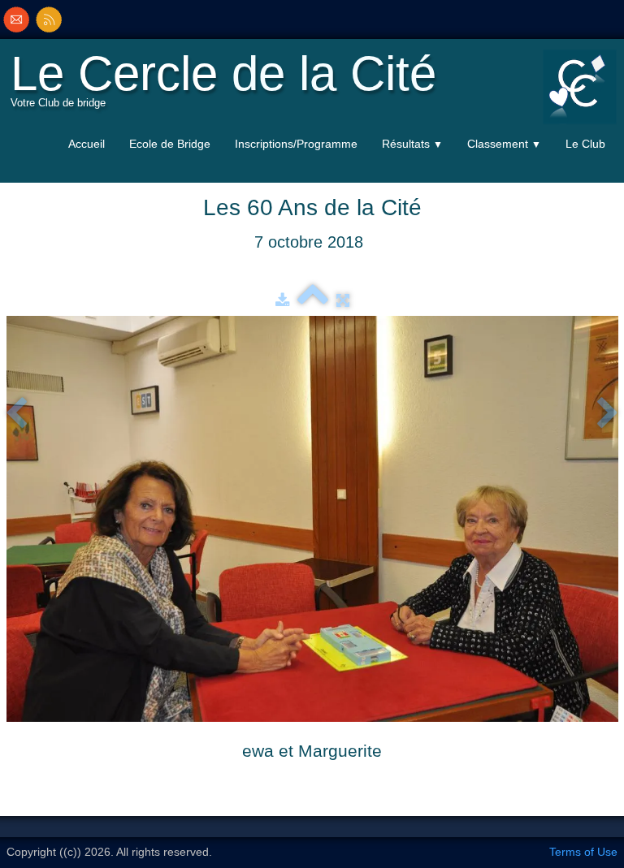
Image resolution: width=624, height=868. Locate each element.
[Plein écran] (342, 300)
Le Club (585, 143)
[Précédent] (16, 414)
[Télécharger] (282, 300)
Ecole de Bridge (169, 143)
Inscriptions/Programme (296, 143)
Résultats (412, 143)
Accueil (86, 143)
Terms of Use (583, 851)
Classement (504, 143)
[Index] (313, 300)
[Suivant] (608, 414)
